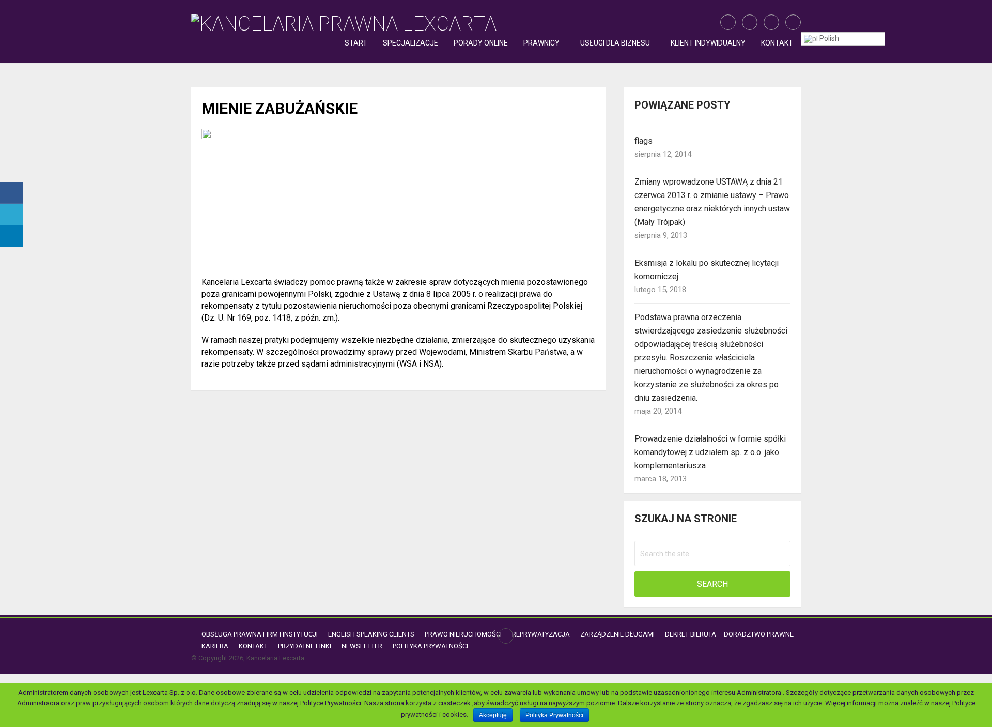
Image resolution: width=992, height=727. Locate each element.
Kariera (215, 646)
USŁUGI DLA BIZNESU (615, 43)
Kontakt (777, 43)
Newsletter (362, 646)
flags (643, 141)
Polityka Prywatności (430, 646)
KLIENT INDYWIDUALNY (708, 43)
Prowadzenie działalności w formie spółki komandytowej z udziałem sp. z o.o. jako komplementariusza (710, 452)
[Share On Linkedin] (11, 236)
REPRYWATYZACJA (541, 634)
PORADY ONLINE (481, 43)
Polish (828, 38)
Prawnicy (541, 43)
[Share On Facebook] (11, 193)
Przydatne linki (304, 646)
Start (356, 43)
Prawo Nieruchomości (463, 634)
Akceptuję (493, 715)
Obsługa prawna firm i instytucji (260, 634)
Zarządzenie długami (617, 634)
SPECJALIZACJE (410, 43)
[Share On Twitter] (11, 214)
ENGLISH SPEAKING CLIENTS (371, 634)
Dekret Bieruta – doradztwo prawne (729, 634)
